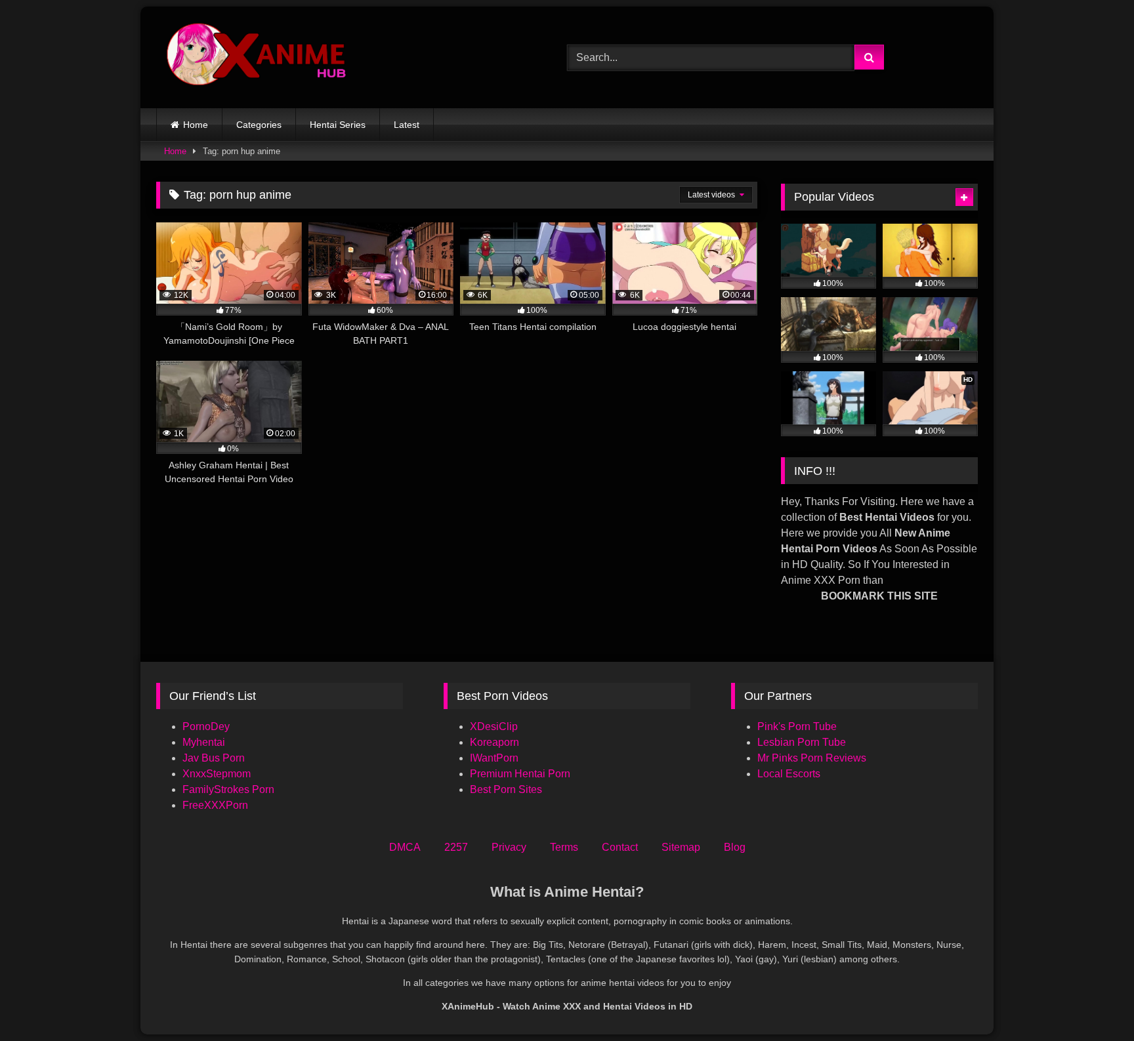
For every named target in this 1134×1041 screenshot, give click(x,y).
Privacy (509, 847)
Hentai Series (338, 124)
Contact (620, 847)
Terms (564, 847)
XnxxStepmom (216, 773)
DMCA (405, 847)
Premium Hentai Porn (520, 773)
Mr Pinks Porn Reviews (813, 758)
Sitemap (681, 847)
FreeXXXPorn (215, 805)
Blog (735, 847)
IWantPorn (494, 758)
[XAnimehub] (258, 57)
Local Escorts (788, 773)
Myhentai (203, 742)
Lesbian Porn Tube (801, 742)
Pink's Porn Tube (797, 726)
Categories (259, 124)
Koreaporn (494, 742)
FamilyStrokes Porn (228, 789)
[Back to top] (1093, 1002)
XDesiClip (494, 726)
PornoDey (206, 726)
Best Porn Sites (506, 789)
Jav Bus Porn (213, 758)
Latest (406, 124)
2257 (456, 847)
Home (195, 124)
